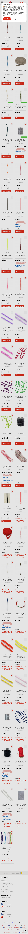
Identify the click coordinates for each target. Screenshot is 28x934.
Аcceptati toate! (7, 18)
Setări (14, 18)
